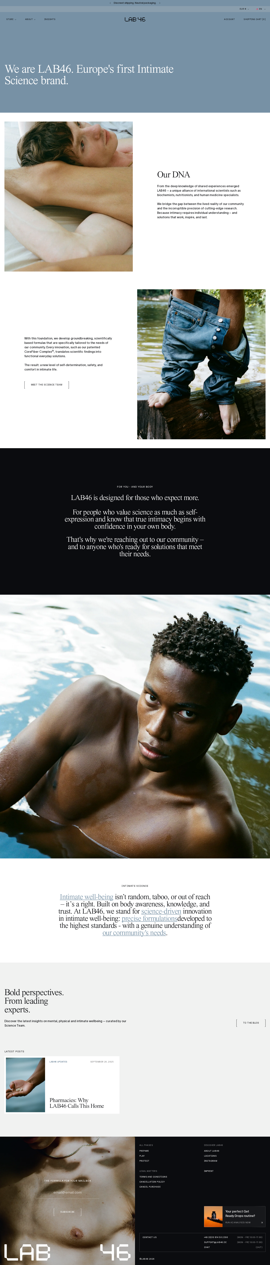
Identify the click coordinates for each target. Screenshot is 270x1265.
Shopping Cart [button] (255, 19)
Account (229, 19)
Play (142, 1156)
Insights (49, 19)
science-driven (161, 911)
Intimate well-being (86, 897)
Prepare (144, 1151)
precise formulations (149, 918)
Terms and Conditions (153, 1177)
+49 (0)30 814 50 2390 (216, 1237)
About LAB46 (211, 1151)
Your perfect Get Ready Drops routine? (240, 1213)
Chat (207, 1247)
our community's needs (134, 933)
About (29, 19)
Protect (144, 1161)
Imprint (209, 1171)
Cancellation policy (152, 1182)
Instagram (210, 1161)
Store (9, 19)
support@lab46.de (215, 1242)
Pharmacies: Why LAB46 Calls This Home (76, 1103)
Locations (210, 1156)
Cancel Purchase (150, 1187)
